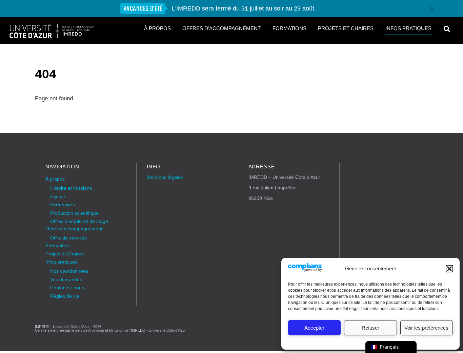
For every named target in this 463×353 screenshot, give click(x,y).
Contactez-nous (67, 287)
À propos (157, 28)
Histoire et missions (71, 188)
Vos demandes (66, 279)
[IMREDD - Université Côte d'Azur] (51, 36)
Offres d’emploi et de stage (79, 221)
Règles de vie (64, 296)
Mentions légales (165, 177)
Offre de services (68, 238)
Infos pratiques (408, 28)
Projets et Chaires (346, 28)
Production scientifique (74, 213)
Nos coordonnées (69, 271)
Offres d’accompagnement (221, 28)
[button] (449, 268)
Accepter (314, 328)
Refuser (370, 328)
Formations (289, 28)
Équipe (57, 196)
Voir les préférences (426, 328)
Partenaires (62, 204)
